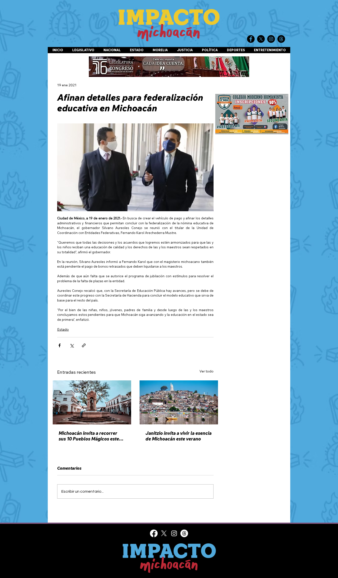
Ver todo (206, 371)
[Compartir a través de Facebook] (59, 345)
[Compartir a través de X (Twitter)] (71, 345)
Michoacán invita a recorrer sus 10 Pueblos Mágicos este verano (89, 436)
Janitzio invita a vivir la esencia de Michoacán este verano (178, 436)
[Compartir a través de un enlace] (83, 345)
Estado (63, 329)
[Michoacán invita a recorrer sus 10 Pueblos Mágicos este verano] (92, 402)
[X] (164, 533)
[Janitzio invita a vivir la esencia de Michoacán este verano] (179, 402)
